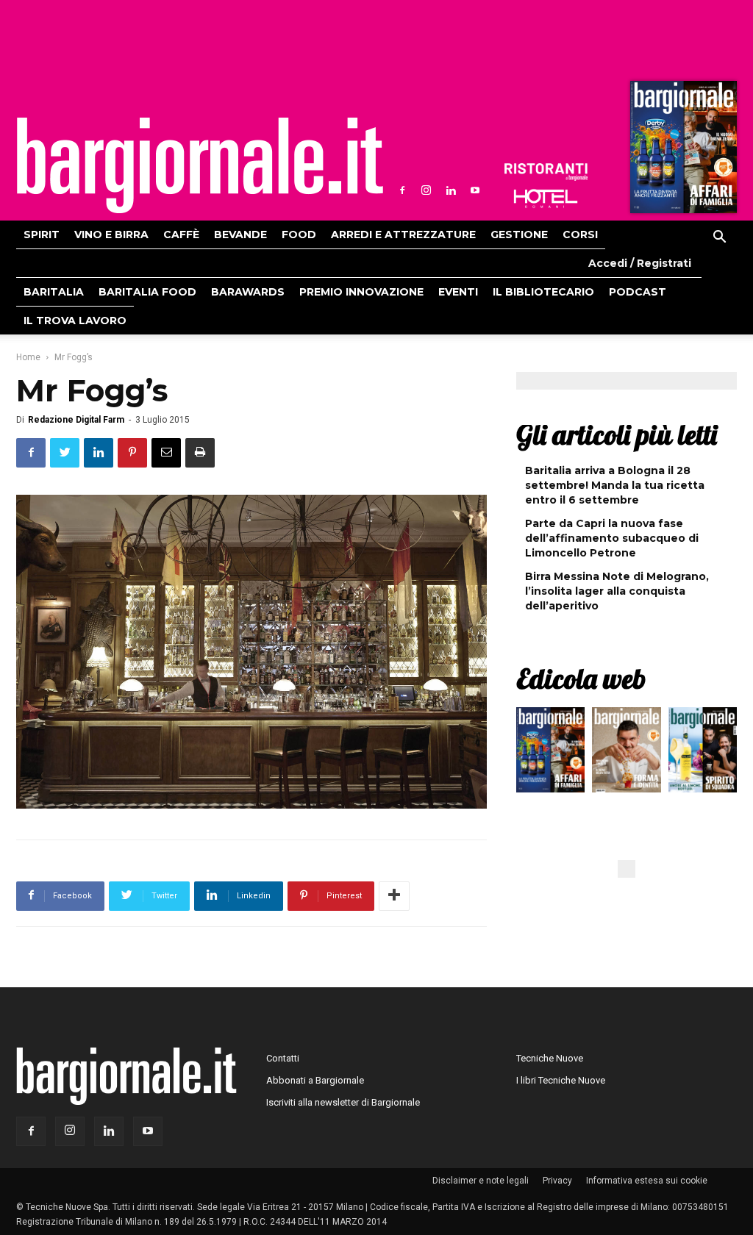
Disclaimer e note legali (480, 1180)
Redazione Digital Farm (76, 420)
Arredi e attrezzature (403, 234)
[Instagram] (426, 190)
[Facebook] (402, 190)
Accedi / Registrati (639, 263)
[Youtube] (475, 190)
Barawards (248, 291)
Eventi (458, 291)
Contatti (282, 1058)
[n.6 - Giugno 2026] (626, 753)
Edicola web (581, 678)
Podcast (637, 291)
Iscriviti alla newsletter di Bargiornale (343, 1102)
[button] (719, 239)
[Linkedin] (451, 190)
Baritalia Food (147, 291)
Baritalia (54, 291)
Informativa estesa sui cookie (646, 1180)
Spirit (42, 234)
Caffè (181, 234)
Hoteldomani (546, 198)
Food (299, 234)
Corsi (580, 234)
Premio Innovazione (361, 291)
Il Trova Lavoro (75, 320)
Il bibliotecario (543, 291)
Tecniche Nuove (549, 1058)
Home (28, 357)
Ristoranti (546, 172)
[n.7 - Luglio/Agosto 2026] (682, 151)
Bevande (240, 234)
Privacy (557, 1180)
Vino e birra (111, 234)
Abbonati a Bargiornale (315, 1080)
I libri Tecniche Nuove (560, 1080)
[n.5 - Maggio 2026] (702, 753)
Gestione (519, 234)
